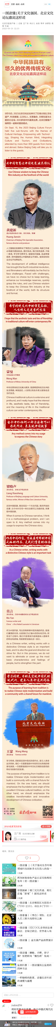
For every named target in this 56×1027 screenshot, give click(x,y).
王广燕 (17, 833)
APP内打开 (30, 1012)
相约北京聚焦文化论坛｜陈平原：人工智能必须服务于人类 (27, 1023)
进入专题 (46, 826)
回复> (14, 1018)
